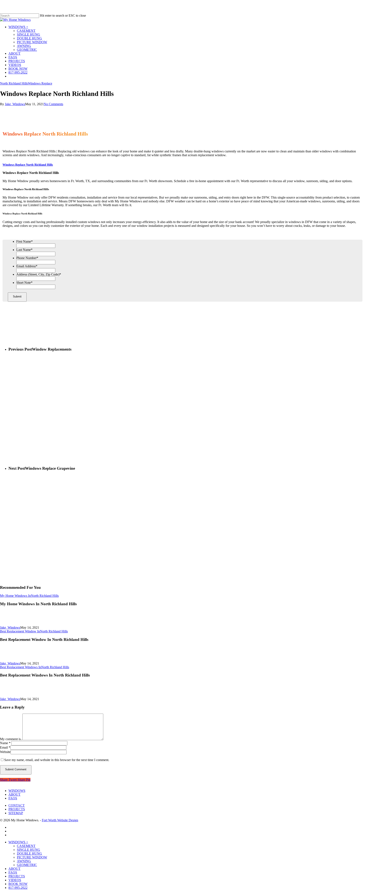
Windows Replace (40, 83)
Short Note (24, 282)
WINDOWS (16, 790)
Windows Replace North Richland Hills (28, 164)
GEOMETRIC (27, 865)
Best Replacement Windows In (20, 667)
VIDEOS (14, 880)
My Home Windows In (15, 595)
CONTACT (16, 805)
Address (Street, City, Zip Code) (38, 274)
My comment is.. (11, 739)
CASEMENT (26, 846)
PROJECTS (16, 809)
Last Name (24, 249)
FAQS (12, 798)
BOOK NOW (17, 884)
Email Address (26, 266)
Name (5, 743)
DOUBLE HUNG (29, 853)
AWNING (24, 861)
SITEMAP (15, 813)
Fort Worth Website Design (60, 820)
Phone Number (27, 258)
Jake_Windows (15, 104)
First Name (24, 241)
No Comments (53, 104)
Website (5, 752)
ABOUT (14, 794)
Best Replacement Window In (20, 631)
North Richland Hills (14, 83)
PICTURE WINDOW (32, 857)
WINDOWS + (18, 842)
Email (5, 747)
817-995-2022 (17, 887)
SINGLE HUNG (28, 849)
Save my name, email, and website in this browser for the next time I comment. (56, 760)
